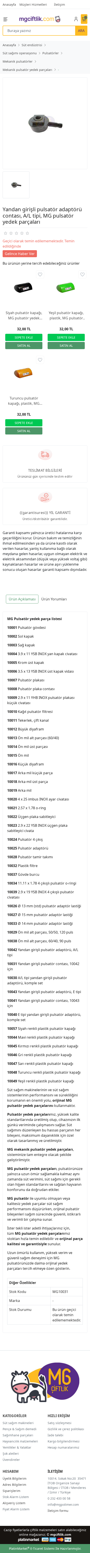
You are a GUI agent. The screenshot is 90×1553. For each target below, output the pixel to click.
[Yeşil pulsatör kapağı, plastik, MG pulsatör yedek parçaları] (66, 288)
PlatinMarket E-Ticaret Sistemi (32, 1548)
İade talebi (55, 1435)
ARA (81, 30)
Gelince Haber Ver (20, 253)
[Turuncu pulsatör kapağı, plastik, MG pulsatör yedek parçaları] (23, 373)
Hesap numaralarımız (63, 1447)
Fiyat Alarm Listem (16, 1509)
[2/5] (8, 233)
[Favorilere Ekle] (40, 274)
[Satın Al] (23, 345)
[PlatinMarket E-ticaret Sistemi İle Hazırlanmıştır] (28, 1539)
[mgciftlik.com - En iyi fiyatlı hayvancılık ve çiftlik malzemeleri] (40, 19)
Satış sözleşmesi (59, 1423)
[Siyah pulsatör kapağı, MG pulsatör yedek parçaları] (23, 288)
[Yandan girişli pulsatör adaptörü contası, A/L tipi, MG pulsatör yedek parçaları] (45, 123)
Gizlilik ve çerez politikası (66, 1429)
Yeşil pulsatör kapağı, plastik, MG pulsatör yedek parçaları (66, 315)
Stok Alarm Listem (16, 1497)
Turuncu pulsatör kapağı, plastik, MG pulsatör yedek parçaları (24, 401)
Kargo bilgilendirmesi (64, 1441)
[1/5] (5, 233)
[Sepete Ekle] (23, 337)
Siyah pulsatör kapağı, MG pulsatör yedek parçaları (24, 315)
